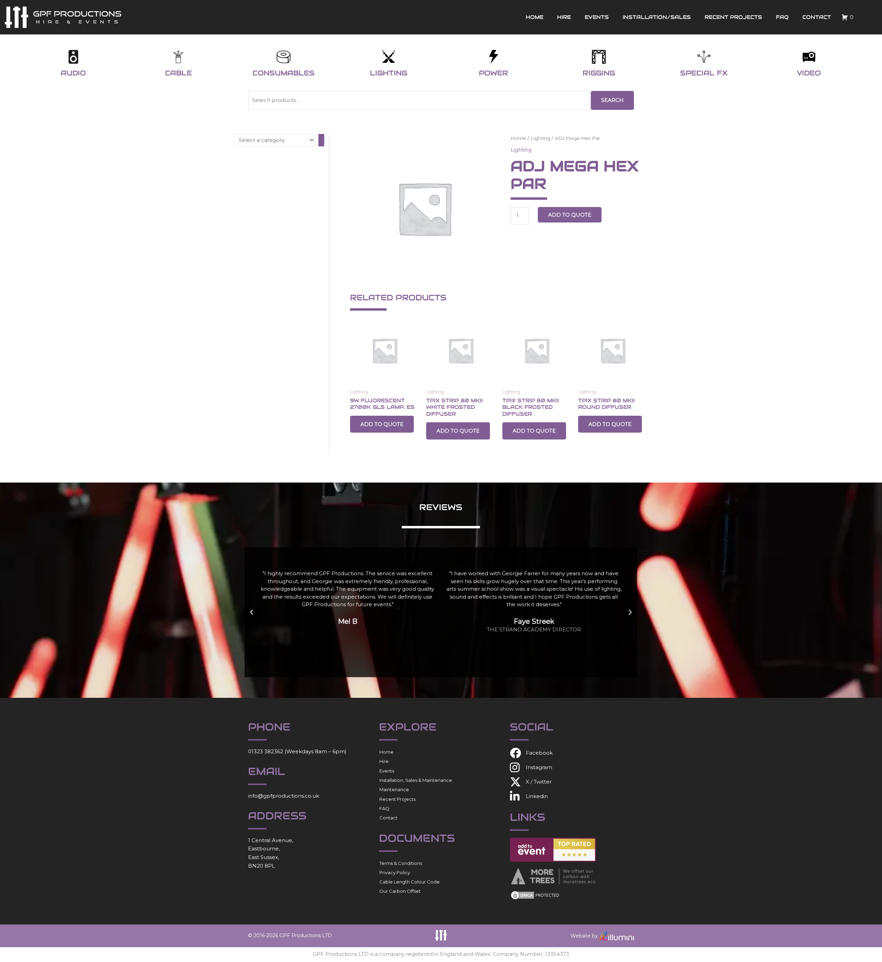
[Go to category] (321, 140)
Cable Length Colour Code (409, 882)
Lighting (388, 73)
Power (493, 73)
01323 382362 (265, 751)
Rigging (599, 73)
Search (612, 100)
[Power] (494, 57)
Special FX (704, 73)
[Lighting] (389, 57)
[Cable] (178, 57)
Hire (564, 17)
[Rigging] (599, 57)
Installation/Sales (657, 17)
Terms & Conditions (400, 863)
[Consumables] (283, 57)
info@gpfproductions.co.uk (283, 796)
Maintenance (394, 789)
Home (534, 17)
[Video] (809, 57)
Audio (73, 73)
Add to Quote (569, 214)
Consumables (284, 73)
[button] (251, 612)
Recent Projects (733, 17)
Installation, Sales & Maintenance (415, 780)
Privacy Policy (394, 872)
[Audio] (73, 57)
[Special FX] (704, 57)
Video (809, 73)
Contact (816, 17)
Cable (178, 73)
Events (597, 17)
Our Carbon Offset (400, 891)
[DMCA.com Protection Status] (536, 894)
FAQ (782, 17)
